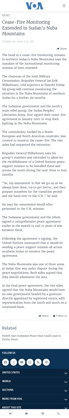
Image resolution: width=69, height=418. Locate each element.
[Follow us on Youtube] (21, 362)
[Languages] (42, 413)
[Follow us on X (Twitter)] (13, 362)
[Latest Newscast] (10, 413)
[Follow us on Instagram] (30, 362)
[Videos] (26, 413)
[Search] (58, 413)
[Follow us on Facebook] (5, 362)
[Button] (62, 49)
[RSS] (38, 362)
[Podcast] (46, 362)
